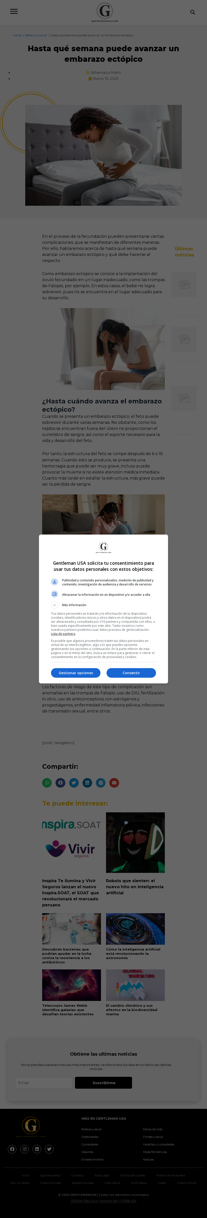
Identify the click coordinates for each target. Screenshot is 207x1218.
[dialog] (103, 609)
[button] (103, 605)
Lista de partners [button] (63, 634)
